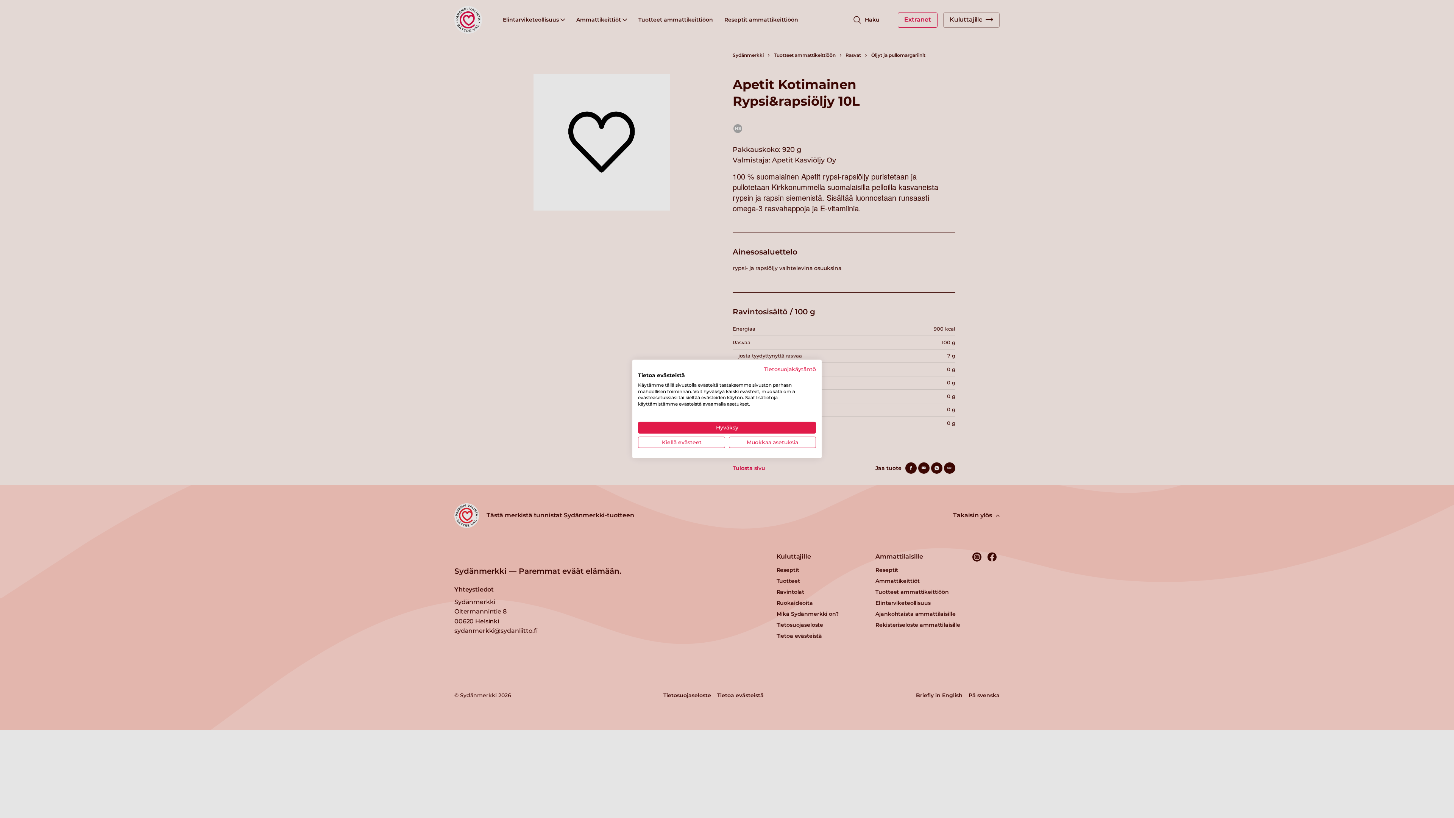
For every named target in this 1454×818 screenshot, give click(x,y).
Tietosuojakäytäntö (790, 369)
